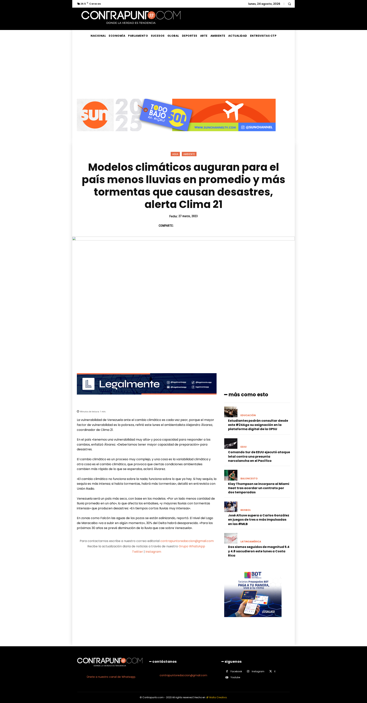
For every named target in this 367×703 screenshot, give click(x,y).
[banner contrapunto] (147, 397)
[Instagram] (248, 671)
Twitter (137, 551)
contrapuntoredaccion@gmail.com (187, 541)
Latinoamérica (250, 541)
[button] (289, 4)
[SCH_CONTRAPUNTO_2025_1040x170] (176, 134)
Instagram (153, 551)
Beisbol (245, 510)
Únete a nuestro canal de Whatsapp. (111, 677)
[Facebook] (178, 226)
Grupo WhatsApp (192, 546)
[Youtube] (227, 677)
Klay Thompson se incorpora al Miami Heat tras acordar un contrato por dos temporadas (258, 488)
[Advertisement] (183, 70)
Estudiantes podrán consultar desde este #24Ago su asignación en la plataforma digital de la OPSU (258, 424)
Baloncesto (249, 478)
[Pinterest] (196, 226)
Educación (248, 415)
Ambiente (189, 154)
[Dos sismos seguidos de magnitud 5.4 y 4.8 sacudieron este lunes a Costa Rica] (230, 538)
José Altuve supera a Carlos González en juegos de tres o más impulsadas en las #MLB (258, 519)
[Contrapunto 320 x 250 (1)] (253, 620)
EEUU (243, 447)
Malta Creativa (218, 697)
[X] (187, 226)
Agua (175, 154)
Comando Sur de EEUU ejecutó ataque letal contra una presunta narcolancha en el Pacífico (259, 456)
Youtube (235, 677)
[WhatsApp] (205, 226)
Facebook (236, 671)
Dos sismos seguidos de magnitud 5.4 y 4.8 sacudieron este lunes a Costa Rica (258, 551)
